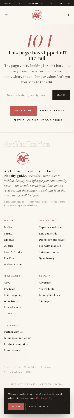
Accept (16, 406)
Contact (8, 313)
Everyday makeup (50, 245)
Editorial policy (13, 295)
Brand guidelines (49, 295)
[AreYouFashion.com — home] (23, 158)
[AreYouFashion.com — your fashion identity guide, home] (37, 15)
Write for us (11, 301)
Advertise (45, 282)
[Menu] (6, 15)
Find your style (48, 233)
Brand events (12, 350)
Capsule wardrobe (50, 227)
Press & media (12, 307)
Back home (23, 110)
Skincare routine (49, 252)
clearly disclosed (29, 205)
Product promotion (16, 344)
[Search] (67, 15)
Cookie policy (44, 398)
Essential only (38, 406)
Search (61, 94)
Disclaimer (46, 366)
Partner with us (13, 331)
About (7, 282)
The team (9, 289)
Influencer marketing (17, 338)
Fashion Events (13, 264)
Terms (17, 366)
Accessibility (46, 289)
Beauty (59, 110)
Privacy (7, 366)
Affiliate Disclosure (13, 371)
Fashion (45, 110)
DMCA (29, 371)
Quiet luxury (46, 258)
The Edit (9, 258)
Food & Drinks (51, 120)
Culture (33, 120)
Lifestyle (18, 120)
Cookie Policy (30, 366)
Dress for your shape (52, 239)
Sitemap (44, 301)
